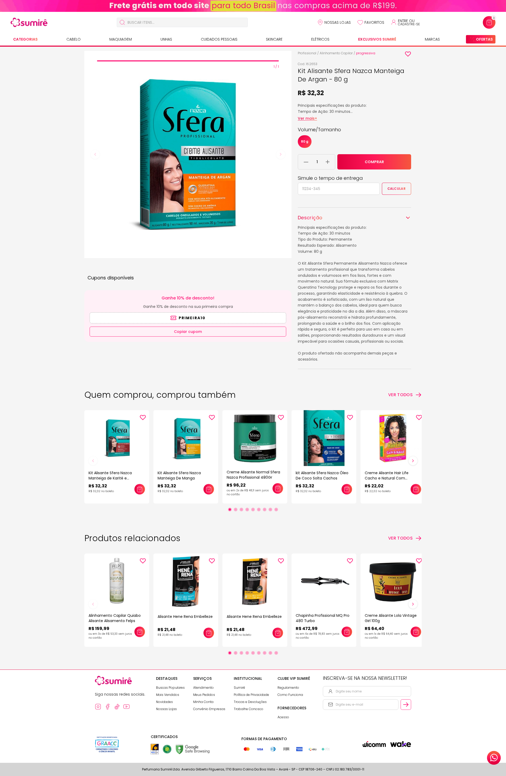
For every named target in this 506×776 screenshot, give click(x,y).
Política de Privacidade (251, 694)
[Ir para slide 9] (276, 509)
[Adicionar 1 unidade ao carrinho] (327, 161)
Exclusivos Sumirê (377, 39)
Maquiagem (120, 39)
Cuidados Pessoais (219, 39)
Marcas (432, 39)
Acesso (283, 717)
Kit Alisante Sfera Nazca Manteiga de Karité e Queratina (110, 478)
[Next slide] (280, 154)
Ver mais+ (307, 118)
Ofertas (484, 39)
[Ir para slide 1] (230, 509)
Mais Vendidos (167, 694)
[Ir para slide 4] (247, 509)
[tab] (188, 60)
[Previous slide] (95, 154)
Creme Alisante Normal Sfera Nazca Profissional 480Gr (253, 474)
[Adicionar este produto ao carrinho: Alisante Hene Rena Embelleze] (208, 633)
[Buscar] (122, 22)
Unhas (166, 39)
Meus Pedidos (204, 694)
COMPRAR (374, 161)
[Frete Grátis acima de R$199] (253, 6)
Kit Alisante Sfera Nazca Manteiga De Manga (179, 475)
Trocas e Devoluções (250, 702)
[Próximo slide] (412, 460)
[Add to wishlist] (408, 54)
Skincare (274, 39)
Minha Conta (203, 702)
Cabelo (73, 39)
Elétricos (320, 39)
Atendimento (203, 687)
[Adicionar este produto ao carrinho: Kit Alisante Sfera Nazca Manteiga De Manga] (208, 489)
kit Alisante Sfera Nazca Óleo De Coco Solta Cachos (322, 475)
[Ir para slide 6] (259, 509)
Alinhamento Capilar (336, 53)
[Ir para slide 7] (264, 509)
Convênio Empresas (209, 709)
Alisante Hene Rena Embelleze (185, 616)
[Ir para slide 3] (241, 509)
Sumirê (239, 687)
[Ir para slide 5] (253, 509)
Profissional (307, 53)
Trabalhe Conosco (248, 709)
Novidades (164, 702)
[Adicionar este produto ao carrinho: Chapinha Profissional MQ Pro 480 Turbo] (347, 632)
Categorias (25, 39)
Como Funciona (290, 694)
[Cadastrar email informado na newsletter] (406, 704)
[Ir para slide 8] (270, 509)
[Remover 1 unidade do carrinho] (306, 162)
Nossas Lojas (337, 22)
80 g (304, 141)
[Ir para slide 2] (235, 509)
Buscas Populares (170, 687)
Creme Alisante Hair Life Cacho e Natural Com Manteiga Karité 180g (386, 478)
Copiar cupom (188, 331)
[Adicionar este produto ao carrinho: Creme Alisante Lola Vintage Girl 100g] (416, 632)
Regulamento (288, 687)
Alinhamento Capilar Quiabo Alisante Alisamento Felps (115, 618)
